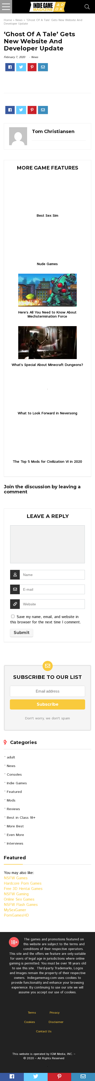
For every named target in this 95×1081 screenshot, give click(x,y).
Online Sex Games (19, 899)
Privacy (55, 1013)
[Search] (87, 6)
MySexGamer (15, 910)
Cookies (29, 1022)
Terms (32, 1013)
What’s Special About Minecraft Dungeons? (47, 365)
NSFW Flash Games (21, 904)
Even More (15, 834)
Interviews (15, 843)
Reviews (13, 809)
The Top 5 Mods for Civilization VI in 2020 (47, 462)
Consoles (14, 774)
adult (11, 757)
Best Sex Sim (47, 216)
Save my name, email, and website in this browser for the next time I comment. (45, 619)
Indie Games (17, 783)
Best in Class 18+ (21, 817)
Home (8, 20)
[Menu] (6, 6)
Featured (14, 791)
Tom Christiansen (53, 131)
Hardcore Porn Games (23, 883)
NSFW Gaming (16, 894)
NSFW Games (16, 878)
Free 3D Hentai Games (23, 888)
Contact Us (43, 1031)
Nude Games (47, 264)
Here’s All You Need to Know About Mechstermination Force (47, 314)
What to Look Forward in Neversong (47, 413)
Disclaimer (56, 1022)
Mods (11, 800)
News (19, 20)
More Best (15, 826)
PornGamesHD (16, 915)
